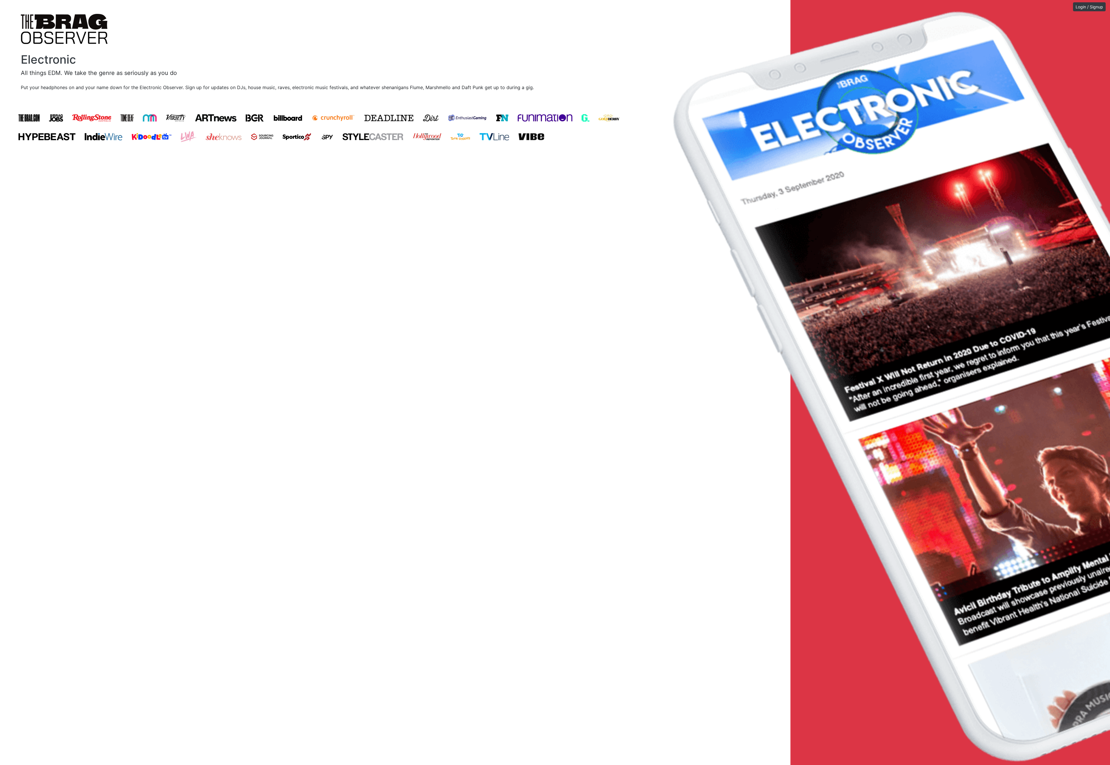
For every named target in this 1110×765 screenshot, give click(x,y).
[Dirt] (430, 118)
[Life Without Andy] (188, 136)
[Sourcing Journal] (262, 136)
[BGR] (254, 118)
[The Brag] (29, 118)
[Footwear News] (502, 118)
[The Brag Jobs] (55, 118)
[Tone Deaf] (127, 118)
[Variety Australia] (175, 118)
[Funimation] (545, 118)
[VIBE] (531, 136)
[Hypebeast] (47, 136)
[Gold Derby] (609, 118)
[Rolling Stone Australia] (92, 118)
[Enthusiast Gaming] (467, 118)
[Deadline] (389, 118)
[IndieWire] (103, 136)
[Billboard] (288, 118)
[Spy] (327, 136)
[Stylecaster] (373, 136)
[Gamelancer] (585, 118)
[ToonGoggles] (460, 136)
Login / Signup (1089, 6)
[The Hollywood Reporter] (427, 136)
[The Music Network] (149, 118)
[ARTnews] (215, 118)
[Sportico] (297, 136)
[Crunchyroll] (333, 118)
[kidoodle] (151, 136)
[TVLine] (494, 136)
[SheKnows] (223, 136)
